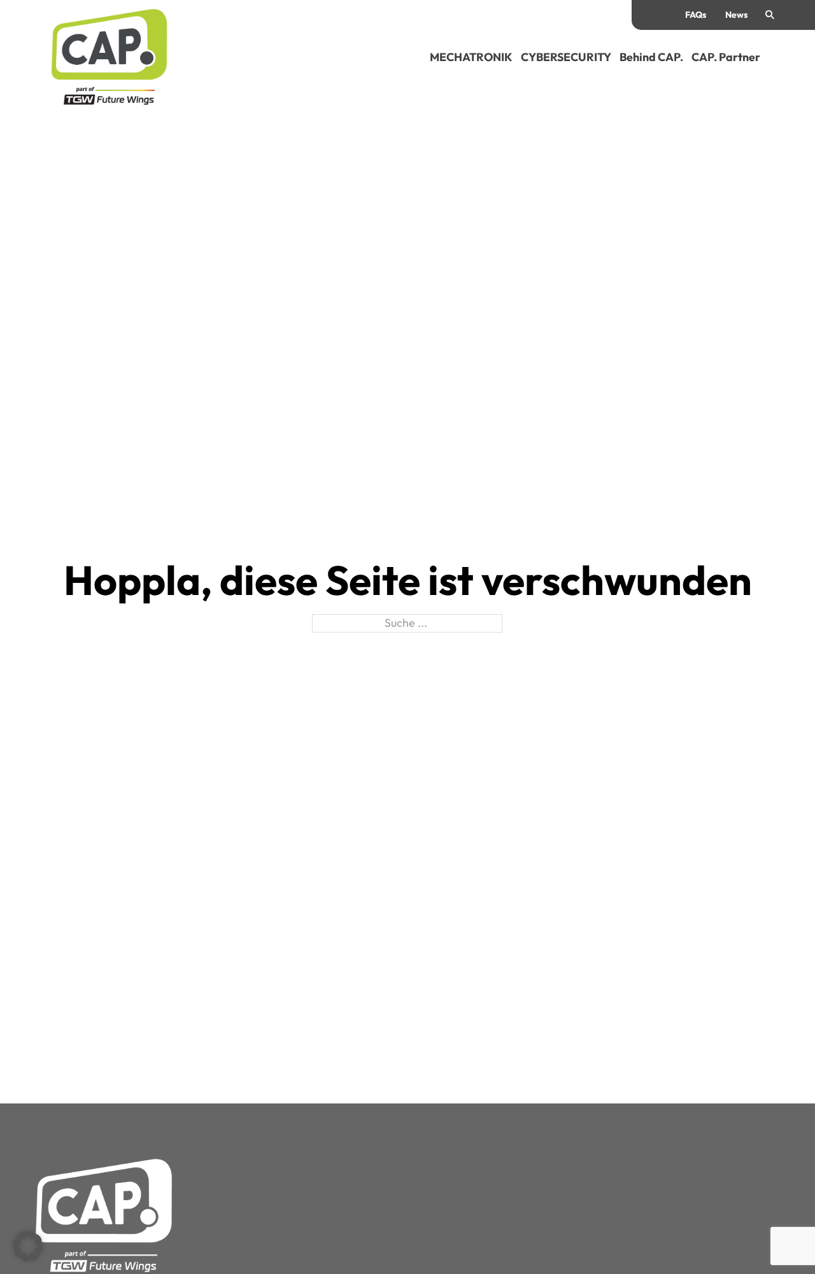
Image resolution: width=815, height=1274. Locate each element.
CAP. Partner (725, 57)
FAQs (695, 14)
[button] (28, 1246)
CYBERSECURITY (566, 57)
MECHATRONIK (471, 57)
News (736, 14)
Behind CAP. (651, 57)
